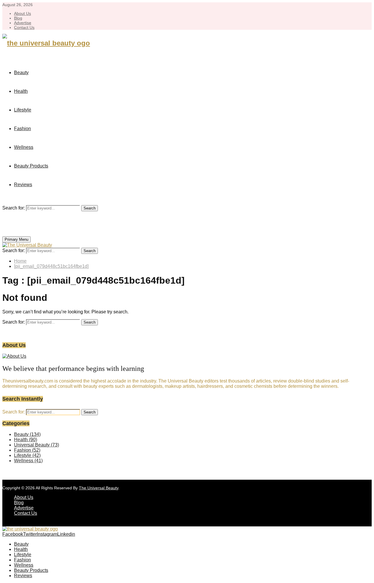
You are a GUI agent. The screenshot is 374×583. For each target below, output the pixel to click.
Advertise (22, 22)
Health (21, 91)
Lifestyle (22, 109)
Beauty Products (31, 165)
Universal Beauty (36, 444)
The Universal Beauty (98, 488)
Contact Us (24, 27)
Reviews (23, 184)
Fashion (22, 128)
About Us (22, 13)
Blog (18, 18)
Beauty (21, 72)
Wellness (23, 147)
